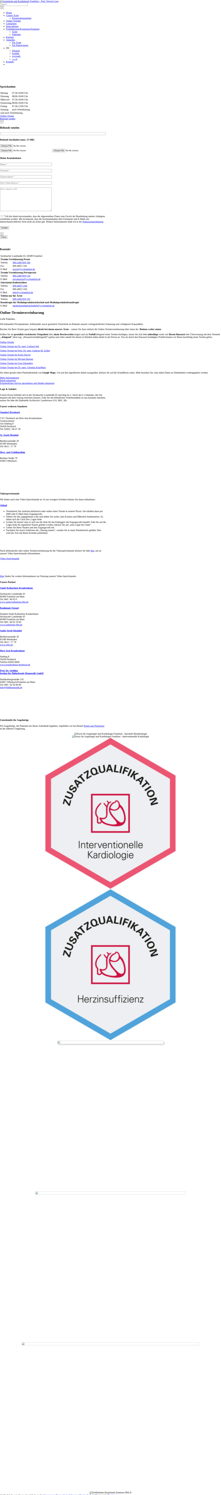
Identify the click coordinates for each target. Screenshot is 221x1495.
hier (92, 550)
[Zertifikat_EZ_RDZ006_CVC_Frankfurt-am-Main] (110, 1043)
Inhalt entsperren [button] (8, 380)
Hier (2, 576)
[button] (10, 412)
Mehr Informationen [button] (9, 378)
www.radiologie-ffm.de (11, 624)
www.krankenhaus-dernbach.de (15, 664)
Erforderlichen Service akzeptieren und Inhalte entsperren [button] (27, 383)
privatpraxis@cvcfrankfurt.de (26, 279)
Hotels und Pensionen (94, 726)
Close (3, 237)
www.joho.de (6, 645)
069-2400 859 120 (21, 276)
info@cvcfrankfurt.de (23, 292)
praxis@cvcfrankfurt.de (24, 269)
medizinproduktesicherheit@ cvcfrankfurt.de (33, 305)
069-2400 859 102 (21, 299)
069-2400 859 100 (21, 262)
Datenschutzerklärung (93, 221)
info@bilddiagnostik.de (11, 687)
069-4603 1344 (20, 286)
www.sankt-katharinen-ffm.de (14, 602)
